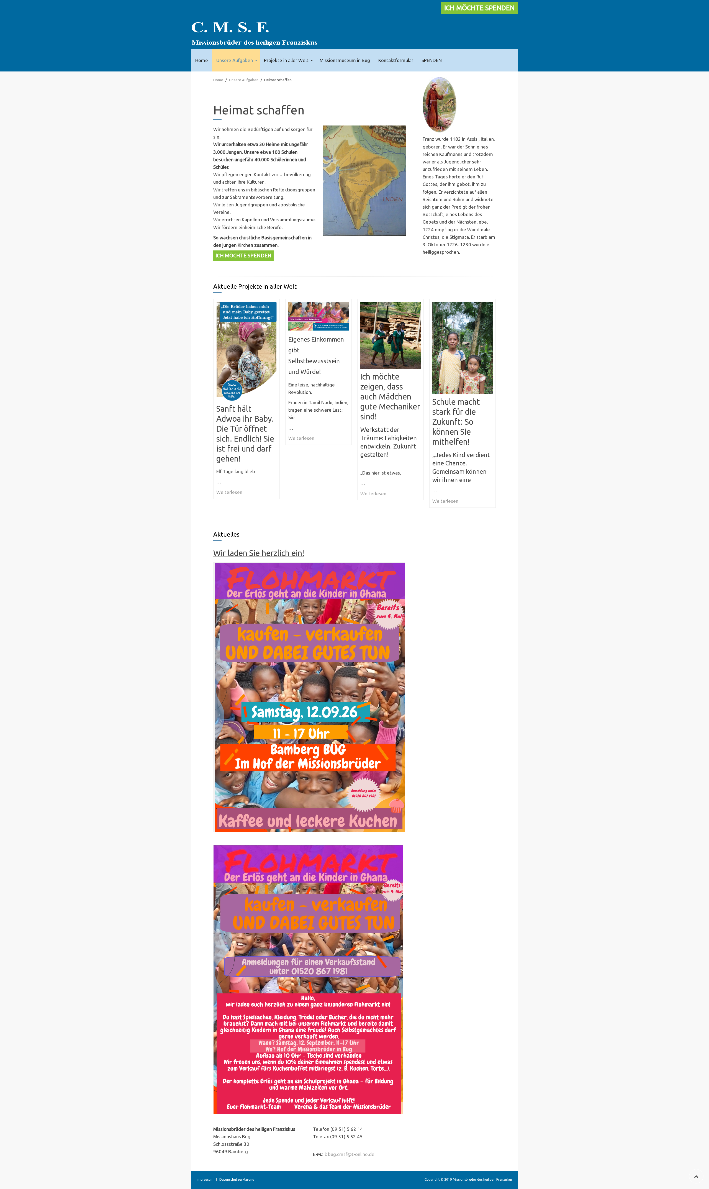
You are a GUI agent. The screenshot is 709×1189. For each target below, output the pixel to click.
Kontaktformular (395, 60)
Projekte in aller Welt (286, 60)
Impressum (205, 1179)
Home (201, 60)
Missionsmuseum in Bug (345, 60)
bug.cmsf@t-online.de (351, 1154)
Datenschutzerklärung (236, 1179)
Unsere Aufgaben (234, 60)
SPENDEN (432, 60)
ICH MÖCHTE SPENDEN (479, 8)
